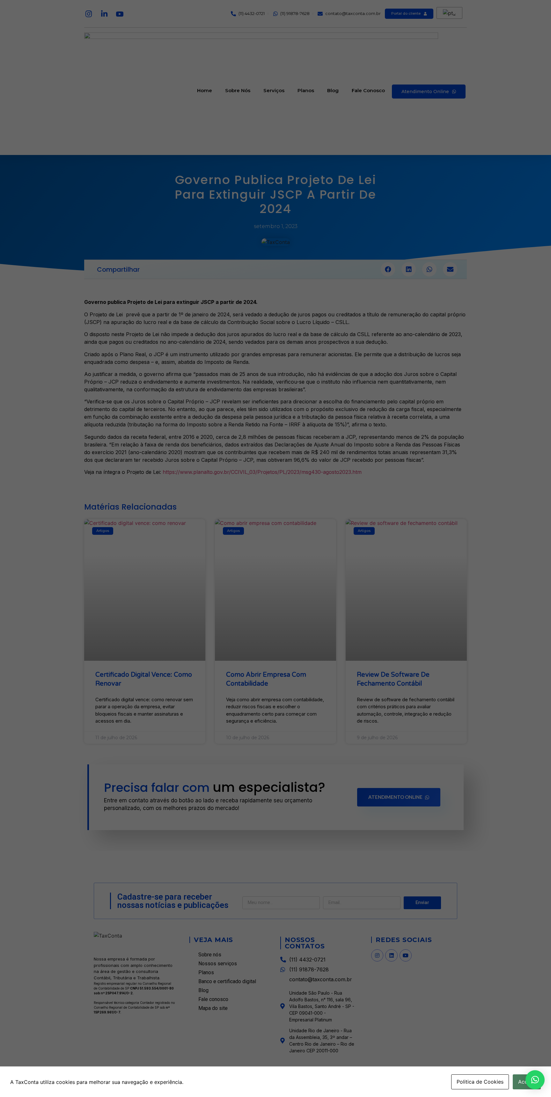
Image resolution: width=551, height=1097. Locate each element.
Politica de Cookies (480, 1082)
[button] (535, 1079)
